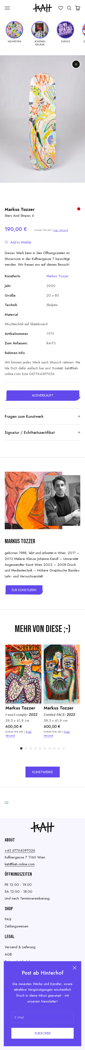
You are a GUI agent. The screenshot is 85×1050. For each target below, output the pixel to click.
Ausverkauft (42, 395)
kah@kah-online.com (20, 864)
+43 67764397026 (20, 850)
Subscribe (42, 1033)
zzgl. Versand (60, 230)
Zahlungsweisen (16, 926)
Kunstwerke (42, 772)
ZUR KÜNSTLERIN (23, 590)
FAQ (8, 919)
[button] (18, 242)
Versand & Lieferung (20, 947)
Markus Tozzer (19, 209)
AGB (8, 954)
